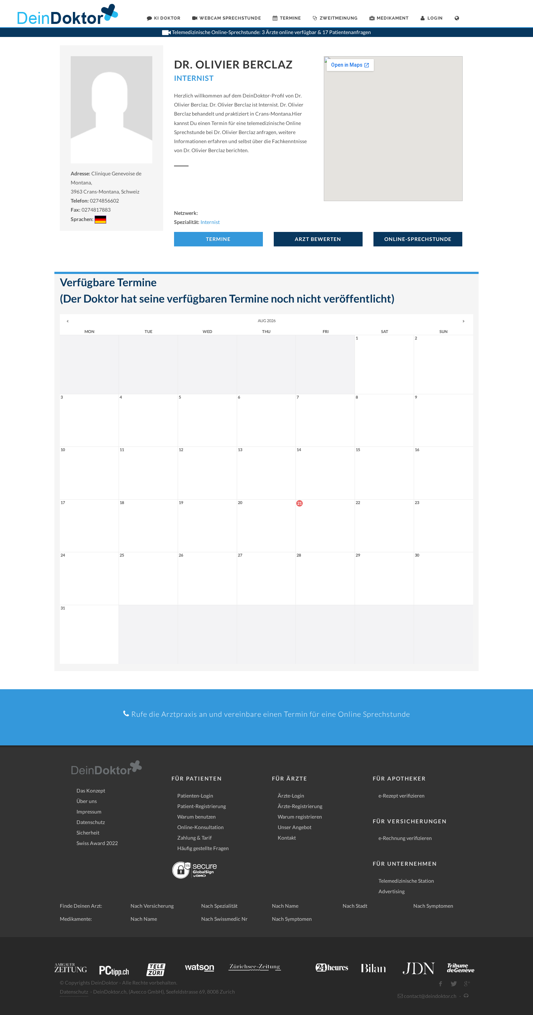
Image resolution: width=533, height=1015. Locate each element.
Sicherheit (88, 832)
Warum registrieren (300, 817)
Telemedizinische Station (406, 881)
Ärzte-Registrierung (300, 806)
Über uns (87, 801)
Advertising (392, 891)
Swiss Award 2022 (97, 843)
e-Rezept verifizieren (402, 796)
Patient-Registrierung (201, 806)
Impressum (89, 811)
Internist (194, 78)
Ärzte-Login (291, 796)
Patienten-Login (195, 796)
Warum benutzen (196, 817)
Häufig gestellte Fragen (203, 848)
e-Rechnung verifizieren (405, 838)
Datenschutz (91, 822)
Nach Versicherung (152, 906)
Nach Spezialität (219, 906)
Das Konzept (91, 790)
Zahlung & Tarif (194, 838)
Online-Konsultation (200, 827)
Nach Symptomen (433, 906)
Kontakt (287, 838)
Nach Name (285, 906)
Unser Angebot (294, 827)
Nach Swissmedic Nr (224, 919)
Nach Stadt (355, 906)
